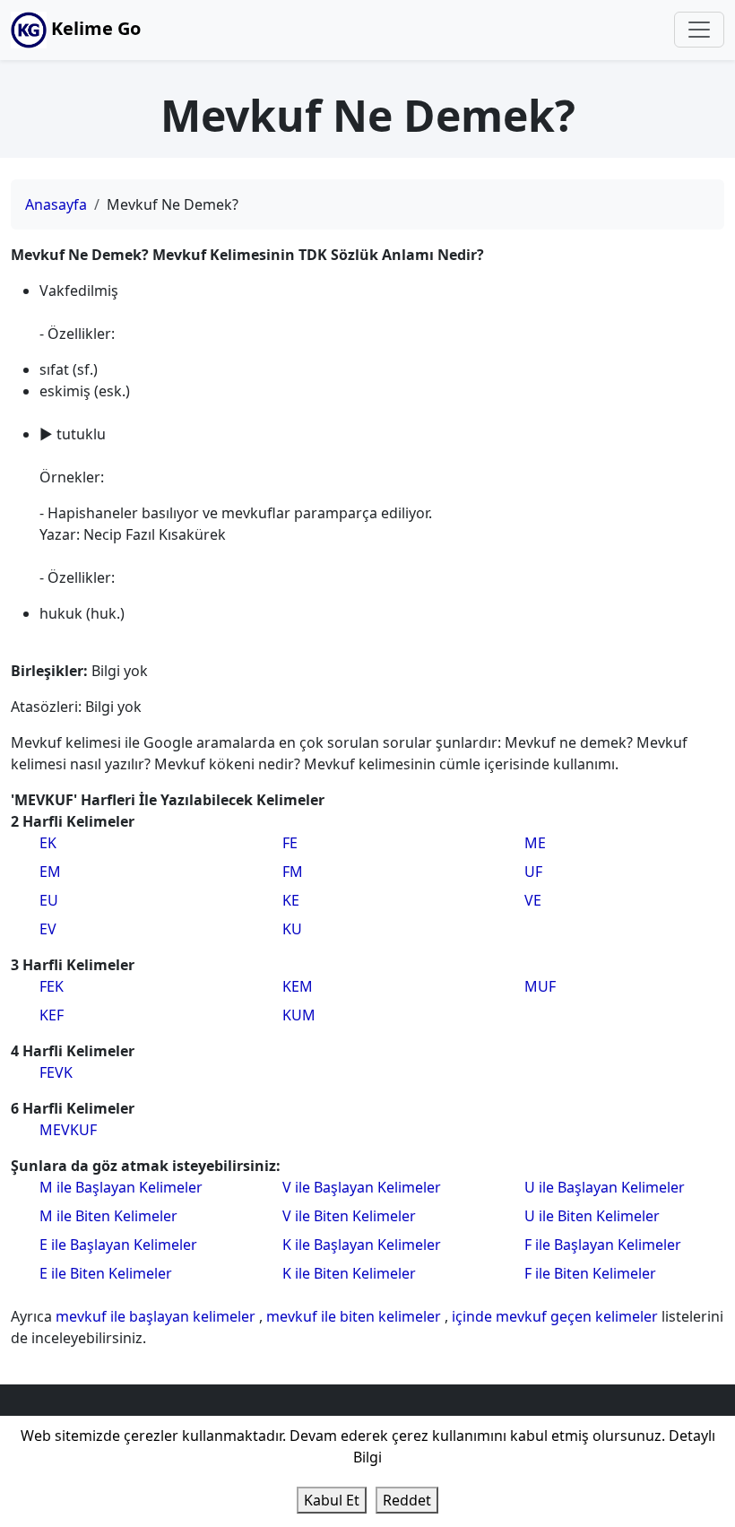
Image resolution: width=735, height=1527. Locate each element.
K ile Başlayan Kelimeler (361, 1244)
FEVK (56, 1072)
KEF (51, 1015)
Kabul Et (331, 1500)
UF (533, 871)
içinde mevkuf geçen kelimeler (557, 1316)
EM (50, 871)
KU (292, 929)
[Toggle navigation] (699, 30)
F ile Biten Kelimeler (590, 1273)
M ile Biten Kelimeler (108, 1216)
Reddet (407, 1500)
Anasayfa (56, 204)
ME (535, 843)
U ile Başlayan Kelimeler (604, 1187)
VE (532, 900)
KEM (297, 986)
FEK (51, 986)
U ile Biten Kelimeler (592, 1216)
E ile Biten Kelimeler (105, 1273)
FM (292, 871)
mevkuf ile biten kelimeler (355, 1316)
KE (290, 900)
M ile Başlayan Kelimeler (121, 1187)
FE (290, 843)
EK (47, 843)
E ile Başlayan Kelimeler (118, 1244)
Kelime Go (94, 28)
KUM (299, 1015)
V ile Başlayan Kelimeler (361, 1187)
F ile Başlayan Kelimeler (602, 1244)
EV (47, 929)
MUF (540, 986)
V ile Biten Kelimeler (349, 1216)
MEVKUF (68, 1130)
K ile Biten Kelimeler (349, 1273)
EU (48, 900)
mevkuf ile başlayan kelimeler (157, 1316)
